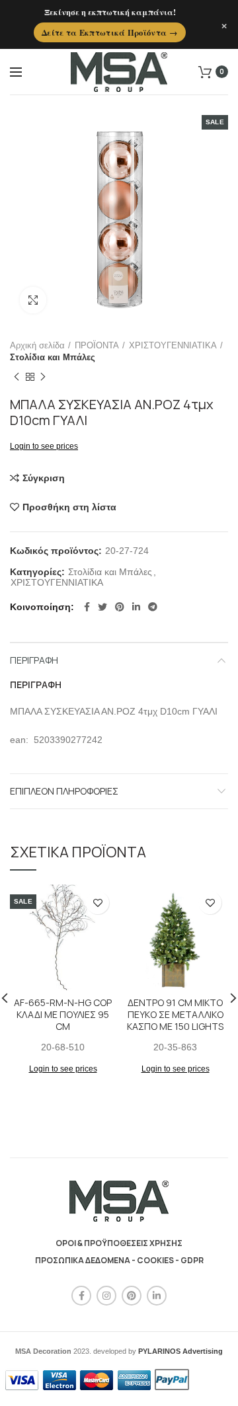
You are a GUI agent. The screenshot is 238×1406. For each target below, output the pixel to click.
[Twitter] (102, 606)
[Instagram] (106, 1296)
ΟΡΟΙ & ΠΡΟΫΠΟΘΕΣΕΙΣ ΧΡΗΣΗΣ (119, 1243)
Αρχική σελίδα (37, 345)
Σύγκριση (43, 478)
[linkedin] (136, 606)
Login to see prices (44, 446)
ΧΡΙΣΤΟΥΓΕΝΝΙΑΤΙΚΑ (173, 345)
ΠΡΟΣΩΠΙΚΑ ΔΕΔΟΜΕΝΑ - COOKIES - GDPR (119, 1260)
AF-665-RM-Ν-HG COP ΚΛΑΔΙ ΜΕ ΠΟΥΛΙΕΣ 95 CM (63, 1015)
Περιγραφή (34, 660)
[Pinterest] (119, 606)
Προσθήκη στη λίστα (69, 507)
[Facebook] (87, 606)
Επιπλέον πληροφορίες (64, 791)
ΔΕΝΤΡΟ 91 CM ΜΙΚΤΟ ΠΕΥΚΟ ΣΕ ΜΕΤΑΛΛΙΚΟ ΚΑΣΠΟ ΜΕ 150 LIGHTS (175, 1015)
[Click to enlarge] (33, 300)
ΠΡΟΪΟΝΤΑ (97, 345)
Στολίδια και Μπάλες (52, 357)
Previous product (16, 376)
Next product (43, 376)
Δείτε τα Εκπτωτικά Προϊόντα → (110, 32)
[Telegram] (152, 606)
